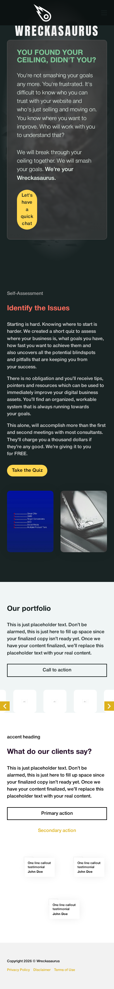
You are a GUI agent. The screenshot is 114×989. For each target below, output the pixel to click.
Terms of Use (64, 970)
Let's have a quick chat (27, 209)
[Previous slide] (5, 706)
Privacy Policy (18, 970)
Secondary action (57, 830)
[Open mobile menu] (104, 12)
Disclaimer (42, 970)
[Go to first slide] (109, 706)
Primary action (57, 813)
